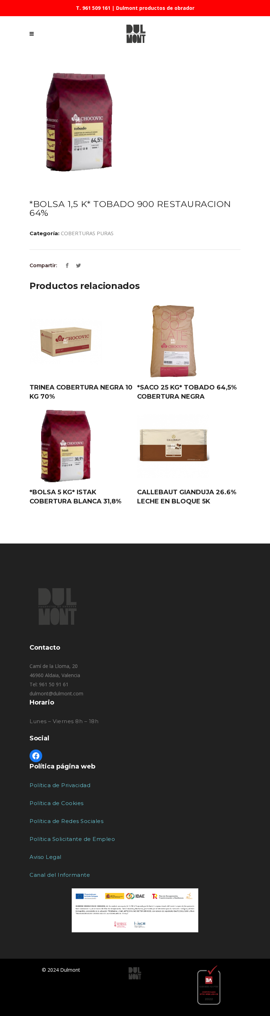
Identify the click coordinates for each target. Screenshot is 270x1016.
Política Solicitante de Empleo (72, 839)
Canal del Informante (60, 875)
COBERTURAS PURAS (87, 233)
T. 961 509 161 (93, 8)
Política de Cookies (57, 803)
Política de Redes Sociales (66, 821)
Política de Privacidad (60, 785)
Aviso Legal (46, 857)
